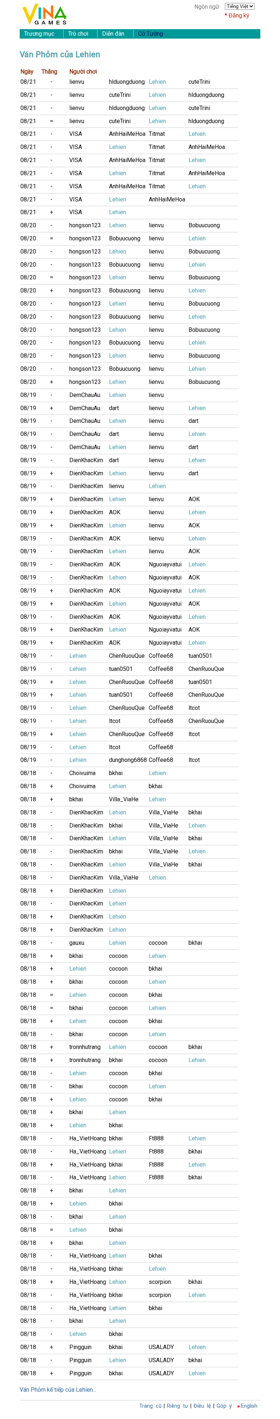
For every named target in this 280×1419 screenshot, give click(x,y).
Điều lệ (202, 1406)
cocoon (158, 942)
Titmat (157, 133)
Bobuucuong (204, 225)
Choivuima (82, 773)
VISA (75, 133)
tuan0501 (200, 655)
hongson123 (85, 225)
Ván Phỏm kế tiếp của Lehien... (58, 1389)
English (249, 1406)
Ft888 (156, 1138)
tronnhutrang (85, 1046)
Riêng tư (177, 1406)
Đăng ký (239, 15)
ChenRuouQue (127, 655)
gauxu (76, 942)
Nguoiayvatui (165, 564)
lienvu (76, 81)
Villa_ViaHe (124, 799)
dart (114, 408)
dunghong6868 (128, 759)
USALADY (161, 1347)
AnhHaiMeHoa (127, 133)
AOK (194, 499)
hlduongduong (127, 81)
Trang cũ (150, 1406)
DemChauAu (84, 395)
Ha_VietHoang (87, 1138)
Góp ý (224, 1406)
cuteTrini (199, 81)
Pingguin (80, 1347)
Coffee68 (161, 655)
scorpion (160, 1281)
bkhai (115, 773)
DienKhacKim (86, 460)
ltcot (194, 707)
